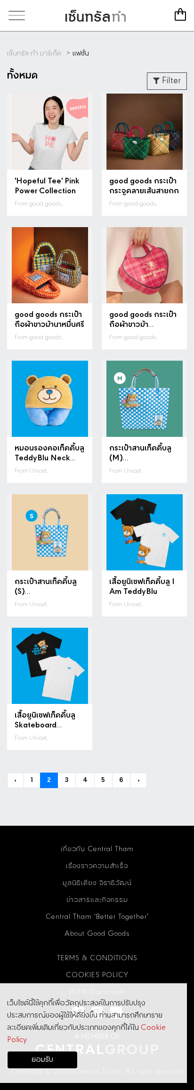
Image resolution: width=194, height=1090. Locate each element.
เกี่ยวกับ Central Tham (97, 849)
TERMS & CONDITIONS (97, 958)
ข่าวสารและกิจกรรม (97, 900)
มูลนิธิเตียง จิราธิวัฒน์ (97, 883)
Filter (170, 80)
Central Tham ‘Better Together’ (97, 917)
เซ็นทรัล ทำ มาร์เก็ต (95, 15)
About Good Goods (97, 934)
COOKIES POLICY (97, 975)
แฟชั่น (81, 53)
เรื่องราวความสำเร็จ (97, 866)
